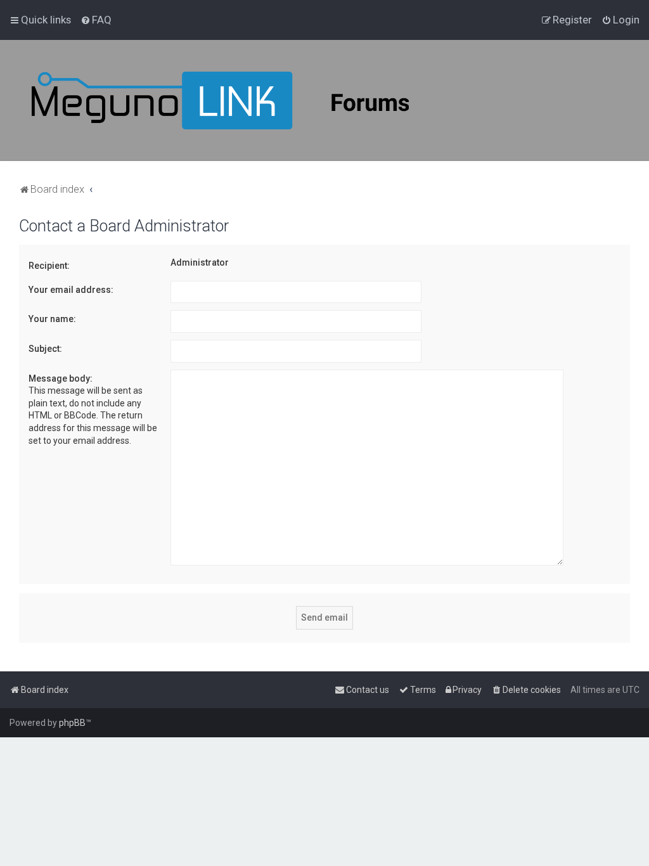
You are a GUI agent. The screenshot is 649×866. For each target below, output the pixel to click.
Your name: (52, 319)
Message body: (61, 378)
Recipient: (49, 266)
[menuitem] (96, 20)
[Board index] (253, 100)
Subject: (45, 349)
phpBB (72, 723)
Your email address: (71, 290)
